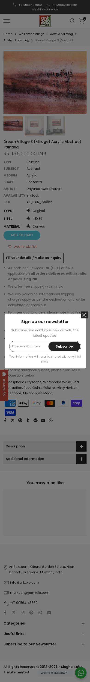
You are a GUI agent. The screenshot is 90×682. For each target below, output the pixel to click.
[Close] (84, 314)
